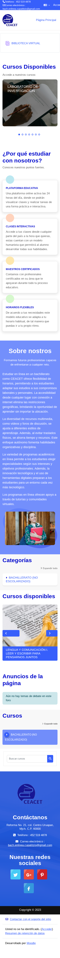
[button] (47, 5)
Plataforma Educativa (22, 188)
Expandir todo (50, 568)
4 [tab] (29, 134)
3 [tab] (26, 134)
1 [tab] (19, 134)
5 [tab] (32, 134)
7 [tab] (39, 134)
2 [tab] (22, 134)
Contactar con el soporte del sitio (30, 919)
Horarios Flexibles (20, 307)
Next (52, 633)
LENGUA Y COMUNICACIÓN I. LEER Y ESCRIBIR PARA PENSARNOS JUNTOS (27, 653)
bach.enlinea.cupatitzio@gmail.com (21, 8)
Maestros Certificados (23, 269)
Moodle (31, 943)
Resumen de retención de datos (25, 933)
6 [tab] (36, 134)
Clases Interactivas (20, 226)
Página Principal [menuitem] (46, 20)
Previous (11, 633)
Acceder (47, 929)
